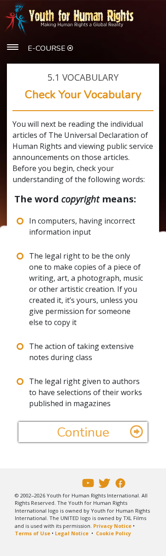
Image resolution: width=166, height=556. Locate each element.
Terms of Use (32, 533)
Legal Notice (72, 533)
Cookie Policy (113, 533)
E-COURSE (47, 48)
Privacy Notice (112, 525)
